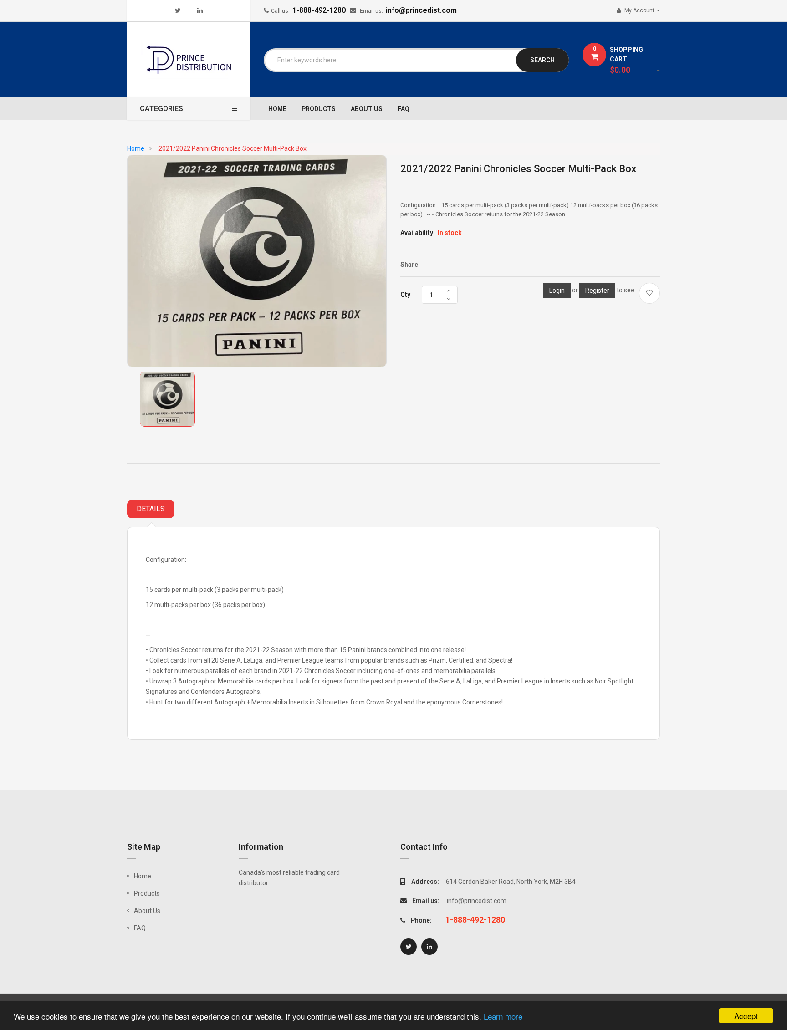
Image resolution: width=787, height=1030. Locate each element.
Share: (410, 264)
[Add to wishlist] (649, 293)
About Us (147, 910)
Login (557, 290)
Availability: (417, 232)
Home (142, 876)
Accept (746, 1015)
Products (147, 893)
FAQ (140, 928)
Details (151, 509)
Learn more (503, 1016)
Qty (405, 294)
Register (597, 290)
